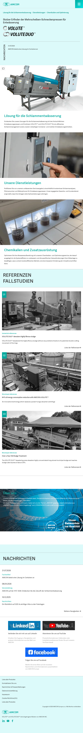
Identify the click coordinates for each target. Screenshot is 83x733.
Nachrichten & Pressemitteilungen (13, 687)
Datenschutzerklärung (9, 691)
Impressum (6, 695)
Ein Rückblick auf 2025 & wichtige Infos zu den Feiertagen (23, 604)
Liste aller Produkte (8, 680)
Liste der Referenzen (72, 348)
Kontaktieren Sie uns (9, 683)
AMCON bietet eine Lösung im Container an (23, 49)
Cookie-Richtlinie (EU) (9, 698)
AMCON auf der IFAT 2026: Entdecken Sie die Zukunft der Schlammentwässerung (32, 591)
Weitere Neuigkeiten (72, 611)
